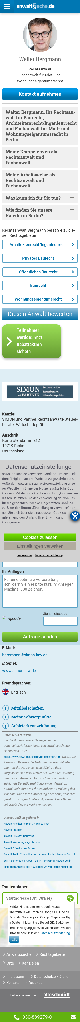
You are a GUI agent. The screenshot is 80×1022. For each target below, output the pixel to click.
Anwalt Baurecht (13, 829)
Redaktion (36, 983)
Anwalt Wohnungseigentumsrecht (24, 842)
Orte (10, 963)
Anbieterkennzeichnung (34, 725)
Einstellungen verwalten (40, 545)
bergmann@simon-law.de (25, 655)
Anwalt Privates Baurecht (19, 836)
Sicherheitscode (55, 614)
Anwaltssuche (19, 954)
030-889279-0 (37, 1017)
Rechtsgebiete (52, 954)
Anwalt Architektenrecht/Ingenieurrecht (27, 823)
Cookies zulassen (40, 537)
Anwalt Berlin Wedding (30, 866)
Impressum (15, 976)
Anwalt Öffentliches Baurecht (21, 848)
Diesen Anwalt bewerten (40, 313)
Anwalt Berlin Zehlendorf (59, 866)
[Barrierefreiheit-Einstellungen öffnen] (75, 516)
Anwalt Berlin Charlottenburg (21, 854)
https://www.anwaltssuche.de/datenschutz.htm (32, 756)
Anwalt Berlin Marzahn (52, 854)
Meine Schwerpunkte (31, 716)
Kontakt (12, 983)
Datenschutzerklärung (54, 933)
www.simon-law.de (19, 670)
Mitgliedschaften (27, 708)
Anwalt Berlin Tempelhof (40, 860)
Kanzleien (30, 963)
